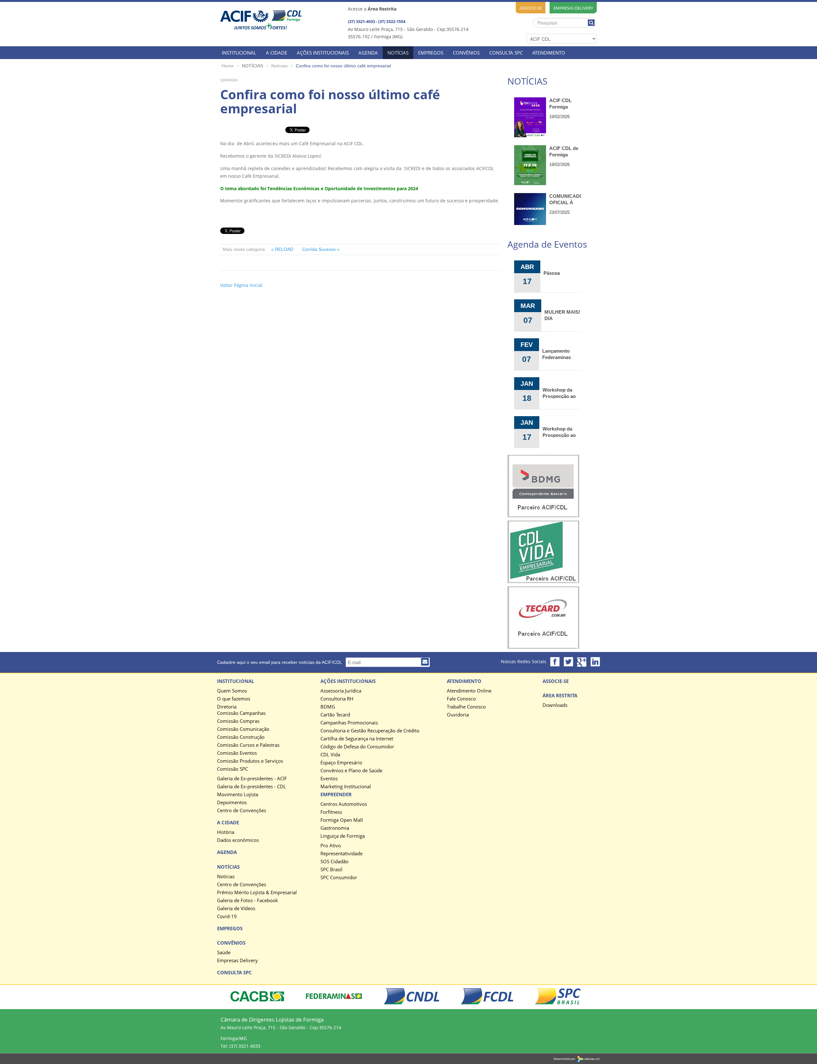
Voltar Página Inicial (241, 285)
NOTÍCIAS (397, 52)
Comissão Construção (241, 737)
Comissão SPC (232, 769)
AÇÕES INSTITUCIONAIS (323, 52)
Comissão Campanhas (241, 713)
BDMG (327, 707)
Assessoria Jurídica (340, 691)
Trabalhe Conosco (466, 707)
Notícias (226, 876)
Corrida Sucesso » (321, 249)
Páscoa (551, 273)
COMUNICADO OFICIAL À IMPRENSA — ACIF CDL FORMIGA (565, 199)
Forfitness (331, 812)
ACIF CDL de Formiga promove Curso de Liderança (563, 152)
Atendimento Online (469, 691)
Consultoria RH (336, 699)
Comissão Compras (238, 721)
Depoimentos (232, 802)
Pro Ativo (330, 846)
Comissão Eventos (237, 753)
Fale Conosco (461, 699)
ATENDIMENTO (548, 52)
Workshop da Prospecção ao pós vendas (559, 393)
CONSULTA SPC (506, 52)
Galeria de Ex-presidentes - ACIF (252, 779)
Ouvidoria (458, 715)
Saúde (223, 952)
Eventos (329, 779)
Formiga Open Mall (341, 820)
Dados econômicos (238, 840)
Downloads (555, 705)
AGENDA (368, 52)
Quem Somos (232, 691)
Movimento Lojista (237, 794)
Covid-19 (227, 916)
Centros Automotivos (343, 804)
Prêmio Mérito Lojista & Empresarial (257, 892)
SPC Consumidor (338, 877)
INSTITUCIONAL (239, 52)
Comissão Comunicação (243, 729)
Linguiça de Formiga (342, 836)
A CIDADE (276, 52)
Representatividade (341, 853)
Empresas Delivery (573, 8)
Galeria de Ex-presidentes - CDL (251, 786)
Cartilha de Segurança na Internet (356, 739)
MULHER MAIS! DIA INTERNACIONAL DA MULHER (562, 315)
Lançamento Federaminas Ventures (556, 354)
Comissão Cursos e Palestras (248, 745)
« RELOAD (283, 249)
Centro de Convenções (241, 810)
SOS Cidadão (334, 861)
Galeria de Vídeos (236, 908)
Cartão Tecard (335, 715)
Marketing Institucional (345, 786)
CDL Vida (330, 755)
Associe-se (531, 8)
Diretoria (226, 707)
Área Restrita (560, 696)
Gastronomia (334, 828)
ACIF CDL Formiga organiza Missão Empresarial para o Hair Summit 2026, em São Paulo (564, 104)
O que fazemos (233, 699)
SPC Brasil (331, 869)
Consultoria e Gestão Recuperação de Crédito (369, 731)
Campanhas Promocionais (349, 723)
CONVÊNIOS (466, 52)
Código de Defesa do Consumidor (357, 747)
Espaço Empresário (341, 763)
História (225, 832)
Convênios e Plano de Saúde (351, 771)
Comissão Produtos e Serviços (250, 761)
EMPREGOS (430, 52)
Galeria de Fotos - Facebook (247, 900)
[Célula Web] (577, 1058)
